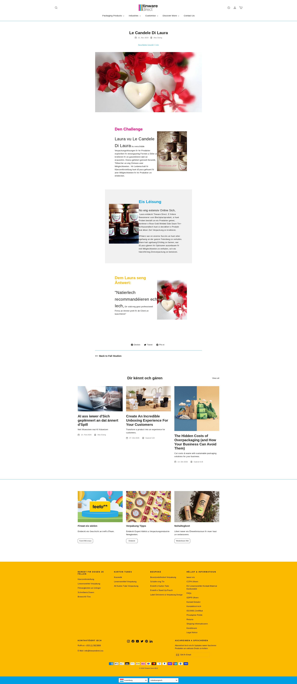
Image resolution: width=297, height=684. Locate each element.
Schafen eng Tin (157, 582)
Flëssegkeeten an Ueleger (89, 588)
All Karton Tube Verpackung (126, 586)
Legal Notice (192, 632)
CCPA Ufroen (192, 582)
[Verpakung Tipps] (148, 506)
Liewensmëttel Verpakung (89, 584)
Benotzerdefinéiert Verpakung (163, 577)
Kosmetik (118, 577)
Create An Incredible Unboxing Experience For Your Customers (147, 420)
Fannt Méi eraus (85, 541)
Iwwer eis (191, 577)
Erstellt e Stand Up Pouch (161, 590)
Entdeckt (132, 541)
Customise (150, 16)
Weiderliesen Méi (182, 541)
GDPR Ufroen (193, 598)
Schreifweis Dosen (86, 592)
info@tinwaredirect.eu (93, 651)
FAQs (189, 593)
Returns (190, 619)
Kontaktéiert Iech (194, 606)
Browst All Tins (84, 597)
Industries (134, 16)
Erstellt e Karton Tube (159, 586)
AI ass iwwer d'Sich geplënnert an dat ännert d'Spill (98, 420)
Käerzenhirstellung (86, 579)
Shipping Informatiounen (197, 624)
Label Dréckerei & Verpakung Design (166, 595)
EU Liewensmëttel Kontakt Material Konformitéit (202, 587)
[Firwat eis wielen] (100, 506)
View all (215, 378)
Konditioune (192, 628)
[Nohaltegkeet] (196, 506)
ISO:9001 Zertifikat (195, 611)
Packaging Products (112, 16)
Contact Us (189, 16)
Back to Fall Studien (110, 356)
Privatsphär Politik (194, 615)
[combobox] (133, 680)
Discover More (170, 16)
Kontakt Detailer (194, 602)
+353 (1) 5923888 (93, 645)
